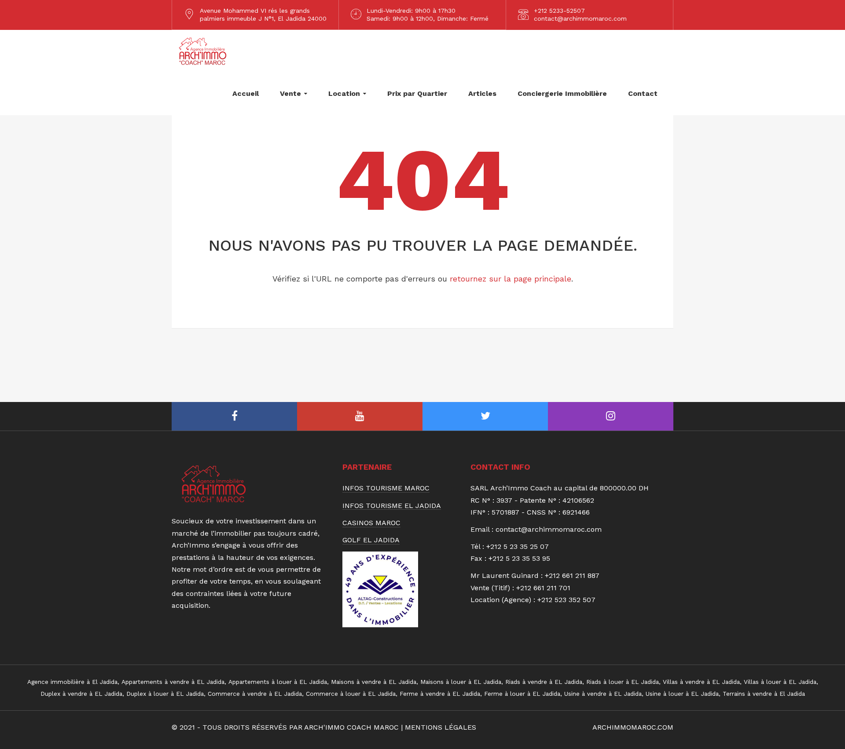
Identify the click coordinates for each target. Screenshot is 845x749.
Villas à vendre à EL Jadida (701, 681)
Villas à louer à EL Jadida (780, 681)
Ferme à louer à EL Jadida (522, 693)
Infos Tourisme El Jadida (391, 506)
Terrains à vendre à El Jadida (764, 693)
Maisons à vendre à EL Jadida (373, 681)
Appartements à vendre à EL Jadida (172, 681)
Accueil (245, 93)
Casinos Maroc (371, 523)
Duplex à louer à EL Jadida (165, 693)
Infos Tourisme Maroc (386, 488)
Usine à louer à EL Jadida (682, 693)
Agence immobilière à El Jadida (72, 681)
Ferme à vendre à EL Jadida (440, 693)
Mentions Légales (440, 727)
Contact (643, 93)
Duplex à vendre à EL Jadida (81, 693)
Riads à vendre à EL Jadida (543, 681)
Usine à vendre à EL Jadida (603, 693)
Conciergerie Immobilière (562, 93)
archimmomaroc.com (632, 727)
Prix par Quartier (417, 93)
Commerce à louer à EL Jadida (351, 693)
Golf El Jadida (371, 540)
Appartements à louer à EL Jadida (277, 681)
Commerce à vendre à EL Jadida (255, 693)
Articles (482, 93)
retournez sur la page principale (510, 278)
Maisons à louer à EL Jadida (460, 681)
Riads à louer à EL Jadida (622, 681)
